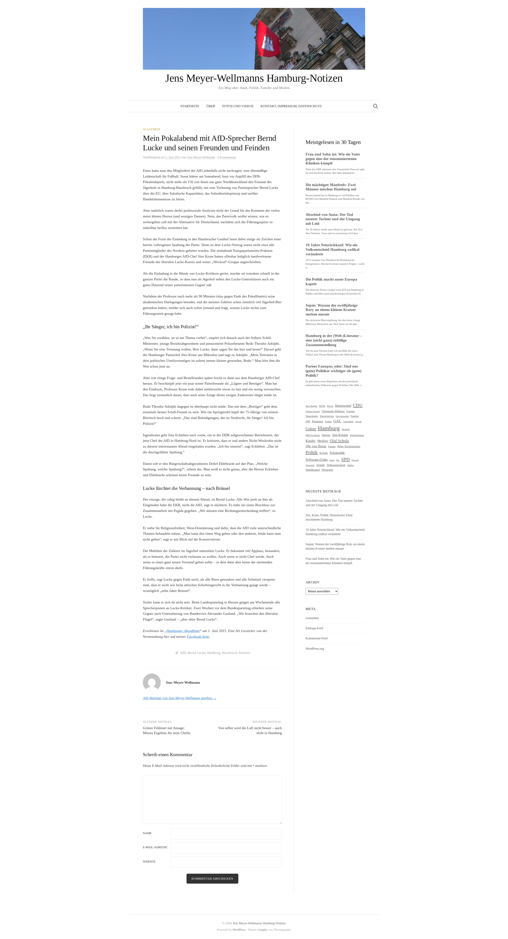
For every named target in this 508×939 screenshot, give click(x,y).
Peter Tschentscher (348, 446)
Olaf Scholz (339, 440)
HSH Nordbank (313, 435)
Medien (322, 441)
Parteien (244, 653)
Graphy (262, 929)
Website (149, 861)
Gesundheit (348, 422)
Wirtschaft (327, 469)
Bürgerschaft (343, 406)
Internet (326, 435)
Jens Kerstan (340, 435)
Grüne (311, 428)
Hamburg (213, 653)
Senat (331, 460)
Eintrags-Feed (314, 628)
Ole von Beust (316, 446)
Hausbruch (229, 653)
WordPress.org (315, 648)
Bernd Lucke (197, 653)
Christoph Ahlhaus (333, 411)
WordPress (239, 929)
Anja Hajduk (311, 406)
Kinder (311, 441)
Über (210, 106)
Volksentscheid (336, 465)
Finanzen (317, 421)
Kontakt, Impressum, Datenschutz (291, 106)
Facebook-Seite (198, 637)
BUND (322, 406)
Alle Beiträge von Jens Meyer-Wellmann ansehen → (179, 698)
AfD (183, 653)
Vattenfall (310, 465)
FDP (308, 421)
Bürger (330, 406)
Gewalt (358, 421)
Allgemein (151, 129)
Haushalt (346, 429)
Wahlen (350, 465)
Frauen (328, 421)
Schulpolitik (337, 453)
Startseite (189, 106)
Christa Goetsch (313, 411)
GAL (337, 421)
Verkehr (320, 465)
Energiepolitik (342, 416)
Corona (350, 411)
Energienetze (327, 416)
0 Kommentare (226, 157)
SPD (345, 459)
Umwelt (355, 460)
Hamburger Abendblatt (183, 631)
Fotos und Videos (237, 106)
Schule (323, 453)
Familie (355, 416)
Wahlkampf (313, 469)
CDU (358, 405)
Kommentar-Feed (317, 638)
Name (147, 833)
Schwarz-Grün (317, 459)
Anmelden (312, 618)
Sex (338, 460)
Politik (312, 452)
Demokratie (312, 416)
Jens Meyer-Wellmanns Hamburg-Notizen (254, 78)
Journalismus (357, 435)
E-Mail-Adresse (155, 847)
